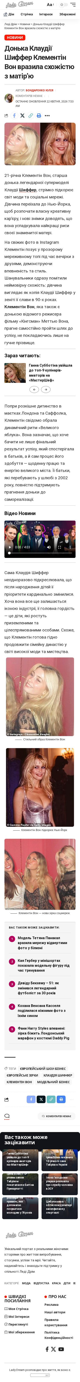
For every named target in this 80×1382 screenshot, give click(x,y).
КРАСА (56, 1283)
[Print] (39, 115)
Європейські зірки (22, 1075)
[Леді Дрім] (19, 4)
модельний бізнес (53, 1082)
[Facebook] (47, 1349)
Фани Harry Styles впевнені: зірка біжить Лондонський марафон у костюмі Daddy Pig (43, 1033)
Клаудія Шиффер (58, 1075)
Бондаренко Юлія (39, 90)
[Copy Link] (30, 115)
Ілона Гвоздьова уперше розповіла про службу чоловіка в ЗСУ (59, 1183)
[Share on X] (22, 115)
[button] (50, 4)
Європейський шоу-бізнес (43, 1068)
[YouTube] (61, 1349)
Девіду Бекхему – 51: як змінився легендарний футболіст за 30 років (38, 988)
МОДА (26, 1283)
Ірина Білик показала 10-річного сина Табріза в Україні (59, 1161)
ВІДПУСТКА (41, 1283)
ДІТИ (67, 1283)
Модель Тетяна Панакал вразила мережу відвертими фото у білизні (42, 943)
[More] (47, 115)
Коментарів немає (29, 96)
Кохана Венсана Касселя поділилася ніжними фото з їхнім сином (42, 1011)
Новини (15, 37)
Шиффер (27, 189)
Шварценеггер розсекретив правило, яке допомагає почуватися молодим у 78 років (19, 1203)
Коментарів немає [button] (58, 1116)
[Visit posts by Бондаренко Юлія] (9, 98)
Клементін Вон (19, 1082)
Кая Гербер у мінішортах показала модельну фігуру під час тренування (44, 966)
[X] (53, 1349)
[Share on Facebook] (14, 115)
